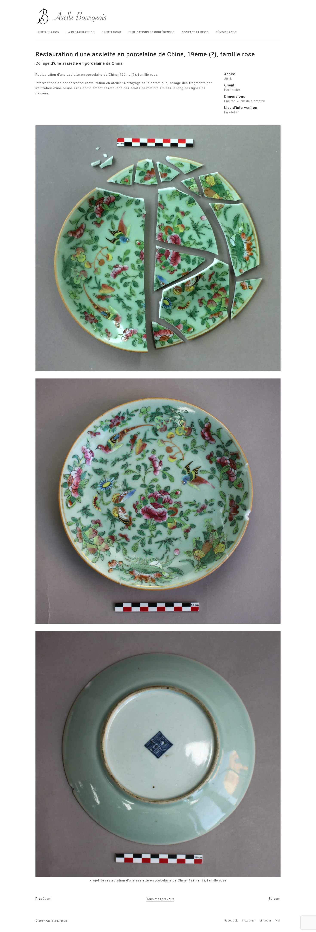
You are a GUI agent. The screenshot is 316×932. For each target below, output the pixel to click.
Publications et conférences (152, 32)
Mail (278, 920)
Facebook (231, 920)
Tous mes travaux (160, 899)
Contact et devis (195, 32)
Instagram (249, 920)
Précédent (43, 898)
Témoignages (226, 32)
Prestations (111, 32)
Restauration (48, 32)
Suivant (275, 898)
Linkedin (265, 920)
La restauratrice (80, 32)
